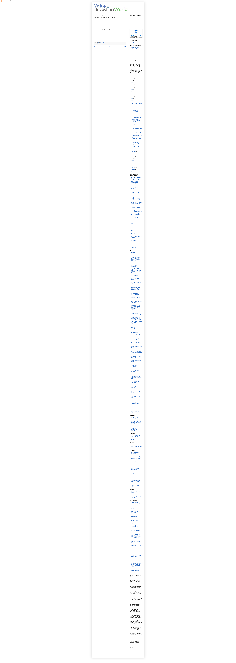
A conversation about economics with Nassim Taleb (136, 143)
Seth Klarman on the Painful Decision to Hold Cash (135, 494)
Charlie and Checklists (134, 313)
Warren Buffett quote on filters (136, 355)
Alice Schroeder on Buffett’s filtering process (136, 357)
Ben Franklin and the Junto (135, 337)
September (134, 154)
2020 (132, 78)
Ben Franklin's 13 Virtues (135, 332)
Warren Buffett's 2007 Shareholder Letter (135, 387)
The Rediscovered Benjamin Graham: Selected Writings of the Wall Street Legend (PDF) (136, 456)
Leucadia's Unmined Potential (135, 140)
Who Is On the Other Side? (135, 510)
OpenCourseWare (134, 227)
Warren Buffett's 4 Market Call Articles (136, 149)
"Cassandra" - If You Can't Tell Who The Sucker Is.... (137, 108)
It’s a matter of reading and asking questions (135, 382)
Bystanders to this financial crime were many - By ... (136, 138)
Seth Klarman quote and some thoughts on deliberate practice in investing (136, 352)
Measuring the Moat (134, 502)
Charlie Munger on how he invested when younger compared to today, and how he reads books (136, 259)
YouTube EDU (133, 232)
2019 (132, 80)
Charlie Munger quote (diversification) (134, 366)
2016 (132, 86)
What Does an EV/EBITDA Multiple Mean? (135, 515)
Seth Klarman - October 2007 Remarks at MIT (136, 497)
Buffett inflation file (134, 437)
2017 (132, 84)
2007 (132, 171)
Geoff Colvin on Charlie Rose (137, 103)
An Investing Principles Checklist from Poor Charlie (136, 315)
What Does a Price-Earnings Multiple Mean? (135, 512)
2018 (132, 82)
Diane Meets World (134, 247)
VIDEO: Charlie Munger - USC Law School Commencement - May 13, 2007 (136, 422)
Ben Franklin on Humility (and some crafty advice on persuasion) (136, 339)
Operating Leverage (134, 520)
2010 (132, 96)
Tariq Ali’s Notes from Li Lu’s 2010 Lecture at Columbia (136, 385)
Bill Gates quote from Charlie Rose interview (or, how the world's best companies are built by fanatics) (136, 307)
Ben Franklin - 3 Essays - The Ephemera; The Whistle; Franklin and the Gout (136, 334)
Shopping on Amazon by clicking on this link (135, 48)
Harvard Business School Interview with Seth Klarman (136, 125)
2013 (132, 91)
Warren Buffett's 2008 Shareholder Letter (135, 390)
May (133, 162)
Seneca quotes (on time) (135, 345)
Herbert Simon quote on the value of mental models (135, 350)
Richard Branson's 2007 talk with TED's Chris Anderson (137, 131)
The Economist (133, 240)
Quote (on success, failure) (135, 359)
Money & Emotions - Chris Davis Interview (136, 111)
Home (110, 46)
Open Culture (133, 233)
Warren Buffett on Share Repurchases (135, 371)
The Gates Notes (134, 241)
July (132, 158)
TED (131, 220)
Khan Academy (133, 224)
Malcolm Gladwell (104, 43)
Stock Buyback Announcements (136, 211)
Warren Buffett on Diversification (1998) (134, 529)
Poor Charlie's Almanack (135, 201)
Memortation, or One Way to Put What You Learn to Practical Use (136, 271)
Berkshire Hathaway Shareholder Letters (134, 182)
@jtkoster (132, 42)
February (133, 167)
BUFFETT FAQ (133, 439)
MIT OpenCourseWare (135, 229)
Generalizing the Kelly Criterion (136, 319)
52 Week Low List (134, 218)
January (133, 169)
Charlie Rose (99, 43)
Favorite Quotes (133, 252)
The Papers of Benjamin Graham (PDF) (135, 453)
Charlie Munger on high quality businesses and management (136, 318)
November (134, 151)
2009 (132, 98)
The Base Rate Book (134, 506)
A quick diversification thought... (136, 321)
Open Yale (132, 230)
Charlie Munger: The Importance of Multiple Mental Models (136, 263)
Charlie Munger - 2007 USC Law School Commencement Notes (136, 199)
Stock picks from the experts (137, 128)
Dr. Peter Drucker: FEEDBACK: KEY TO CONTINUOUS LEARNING (136, 299)
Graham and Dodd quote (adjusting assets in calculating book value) (136, 326)
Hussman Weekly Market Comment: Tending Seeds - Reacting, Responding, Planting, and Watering (136, 401)
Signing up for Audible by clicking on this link (135, 50)
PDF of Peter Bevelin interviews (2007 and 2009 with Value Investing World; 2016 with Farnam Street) (136, 473)
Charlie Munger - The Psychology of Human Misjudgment (134, 196)
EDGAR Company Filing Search (136, 207)
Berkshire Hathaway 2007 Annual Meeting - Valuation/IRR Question (136, 377)
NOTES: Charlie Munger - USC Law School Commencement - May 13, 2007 (136, 425)
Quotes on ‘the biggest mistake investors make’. (136, 302)
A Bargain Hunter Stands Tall (137, 135)
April (133, 163)
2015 (132, 87)
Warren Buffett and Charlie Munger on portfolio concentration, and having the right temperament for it (136, 536)
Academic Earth (133, 226)
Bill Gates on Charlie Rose (136, 117)
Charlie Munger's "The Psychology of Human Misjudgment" (135, 429)
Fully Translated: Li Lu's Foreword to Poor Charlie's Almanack (135, 329)
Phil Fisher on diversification (136, 530)
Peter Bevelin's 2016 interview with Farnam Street (136, 469)
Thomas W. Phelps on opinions (136, 380)
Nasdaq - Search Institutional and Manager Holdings (136, 210)
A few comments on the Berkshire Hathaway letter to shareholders (136, 548)
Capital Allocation (134, 516)
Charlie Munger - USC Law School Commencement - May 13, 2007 (136, 310)
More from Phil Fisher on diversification (135, 532)
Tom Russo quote (134, 303)
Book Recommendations (135, 55)
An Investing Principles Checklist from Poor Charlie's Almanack (136, 203)
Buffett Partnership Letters (135, 179)
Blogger (122, 655)
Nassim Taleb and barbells (135, 342)
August (133, 156)
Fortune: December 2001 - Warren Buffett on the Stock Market (136, 374)
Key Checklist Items (134, 274)
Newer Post (96, 46)
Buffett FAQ (133, 186)
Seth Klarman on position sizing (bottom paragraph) (136, 540)
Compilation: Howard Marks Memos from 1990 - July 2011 (136, 481)
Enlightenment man (135, 123)
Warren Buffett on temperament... (134, 266)
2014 (132, 89)
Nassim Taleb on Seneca (135, 343)
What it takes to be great (135, 403)
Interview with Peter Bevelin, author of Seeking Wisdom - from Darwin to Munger (136, 288)
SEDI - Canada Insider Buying (136, 214)
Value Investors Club (134, 217)
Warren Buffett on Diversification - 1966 (134, 364)
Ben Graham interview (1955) (136, 458)
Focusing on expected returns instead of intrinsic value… (136, 294)
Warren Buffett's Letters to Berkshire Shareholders (135, 436)
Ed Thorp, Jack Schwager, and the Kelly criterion (136, 323)
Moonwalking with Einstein (135, 297)
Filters (132, 295)
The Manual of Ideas (135, 146)
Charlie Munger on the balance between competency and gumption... (136, 255)
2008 (132, 100)
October (133, 153)
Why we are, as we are (136, 113)
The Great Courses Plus (135, 221)
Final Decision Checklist (135, 275)
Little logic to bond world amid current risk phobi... (136, 133)
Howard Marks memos (135, 479)
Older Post (124, 46)
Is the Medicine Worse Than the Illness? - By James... (136, 115)
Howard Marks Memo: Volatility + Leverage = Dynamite (136, 120)
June (133, 160)
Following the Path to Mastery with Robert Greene (136, 406)
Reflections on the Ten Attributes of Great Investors (136, 508)
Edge (132, 223)
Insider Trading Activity (135, 213)
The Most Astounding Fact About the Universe (135, 412)
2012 (132, 93)
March (133, 165)
